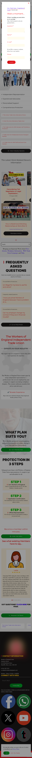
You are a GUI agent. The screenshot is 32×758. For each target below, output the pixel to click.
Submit (11, 62)
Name (9, 35)
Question (10, 26)
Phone (9, 54)
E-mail (9, 42)
